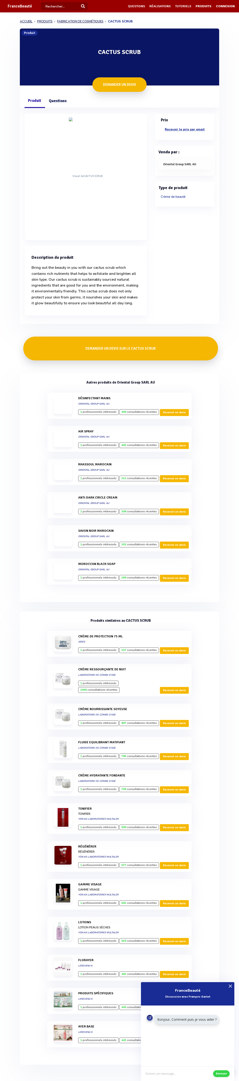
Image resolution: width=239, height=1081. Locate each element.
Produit (34, 100)
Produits (203, 6)
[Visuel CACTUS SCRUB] (85, 175)
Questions (136, 6)
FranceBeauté (20, 6)
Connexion (225, 6)
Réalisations (160, 6)
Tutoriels (183, 6)
